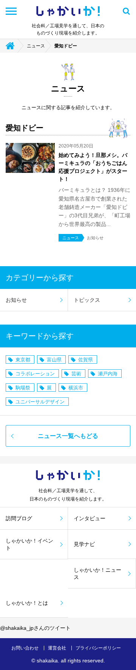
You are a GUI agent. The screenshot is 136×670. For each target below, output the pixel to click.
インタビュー (89, 518)
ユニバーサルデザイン (40, 402)
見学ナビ (84, 544)
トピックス (87, 300)
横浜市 (75, 388)
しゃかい (68, 11)
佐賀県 (85, 359)
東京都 (22, 359)
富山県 (54, 359)
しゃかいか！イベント (29, 544)
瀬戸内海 (107, 374)
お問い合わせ (25, 648)
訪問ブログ (19, 518)
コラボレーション (35, 374)
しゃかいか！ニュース (97, 573)
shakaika (47, 660)
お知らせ (16, 300)
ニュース (36, 46)
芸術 (76, 374)
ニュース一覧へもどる (68, 436)
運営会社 (57, 648)
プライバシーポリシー (98, 648)
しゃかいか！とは (27, 603)
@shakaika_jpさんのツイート (35, 628)
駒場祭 (22, 388)
